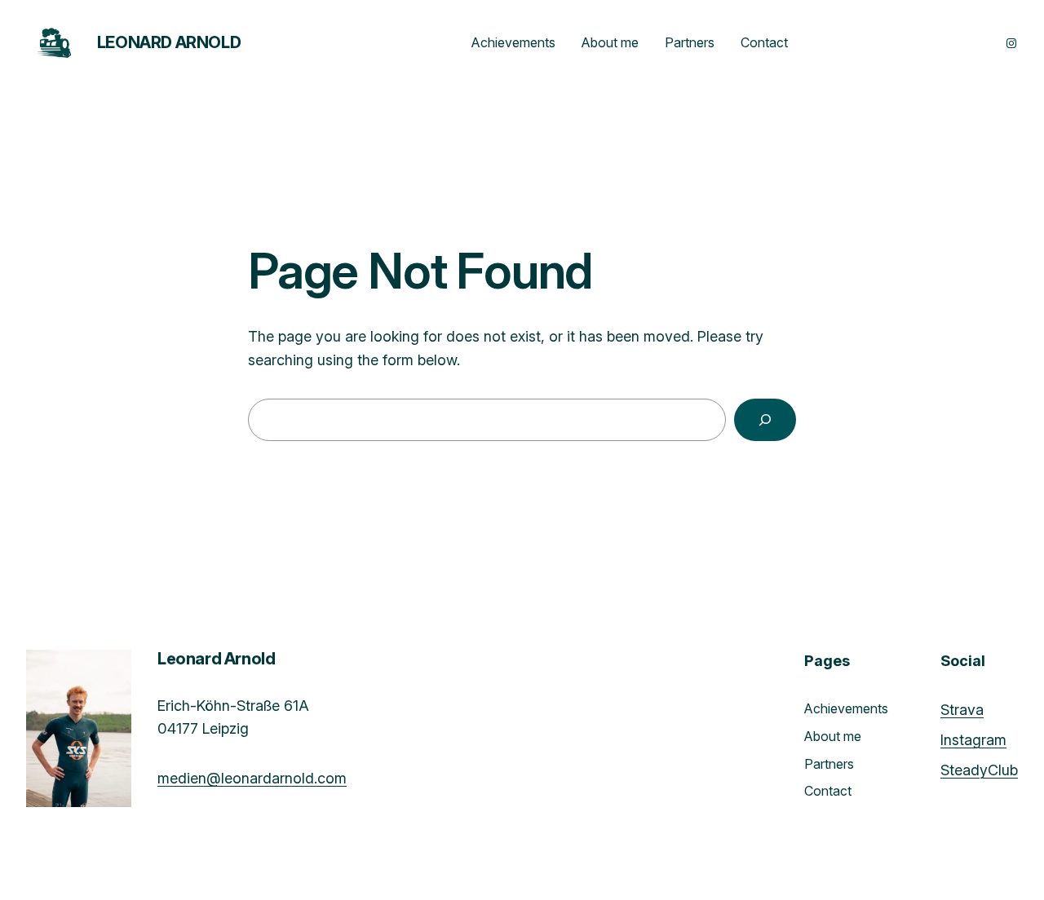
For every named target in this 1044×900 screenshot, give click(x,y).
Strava (962, 709)
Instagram (973, 739)
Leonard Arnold (169, 42)
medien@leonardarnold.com (252, 778)
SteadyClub (979, 770)
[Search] (765, 420)
